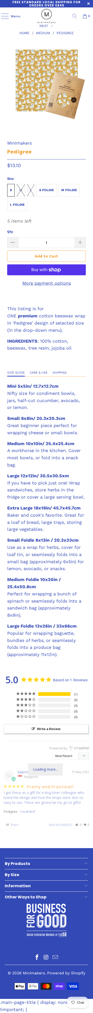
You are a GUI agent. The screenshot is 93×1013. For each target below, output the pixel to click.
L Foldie (17, 204)
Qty (10, 231)
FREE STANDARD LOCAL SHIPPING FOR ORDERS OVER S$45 (46, 3)
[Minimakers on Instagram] (46, 957)
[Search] (74, 16)
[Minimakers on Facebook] (37, 957)
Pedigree (10, 811)
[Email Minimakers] (55, 957)
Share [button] (14, 825)
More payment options (46, 283)
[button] (78, 825)
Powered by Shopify (66, 973)
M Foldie (69, 190)
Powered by (69, 748)
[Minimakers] (46, 16)
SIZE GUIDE (16, 372)
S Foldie (46, 190)
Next (44, 26)
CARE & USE (39, 372)
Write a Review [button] (49, 729)
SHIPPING (60, 372)
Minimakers (19, 143)
